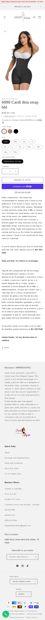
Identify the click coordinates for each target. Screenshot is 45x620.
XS (24, 142)
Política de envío (32, 617)
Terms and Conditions (14, 463)
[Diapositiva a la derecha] (27, 94)
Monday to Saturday (13, 489)
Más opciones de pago (23, 192)
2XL (29, 147)
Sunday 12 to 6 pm (12, 499)
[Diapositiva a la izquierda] (17, 94)
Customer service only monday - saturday (22, 505)
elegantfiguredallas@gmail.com (18, 526)
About (7, 453)
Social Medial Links (13, 474)
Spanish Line (10, 515)
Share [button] (6, 348)
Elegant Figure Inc (20, 611)
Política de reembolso (17, 614)
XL (20, 147)
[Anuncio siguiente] (40, 6)
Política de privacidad (34, 614)
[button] (4, 17)
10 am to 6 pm (10, 494)
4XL (6, 152)
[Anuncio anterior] (4, 6)
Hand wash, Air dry (12, 161)
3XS (6, 142)
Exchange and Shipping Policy (17, 458)
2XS (15, 142)
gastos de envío (9, 116)
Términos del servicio (16, 617)
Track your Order (12, 468)
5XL (15, 152)
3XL (38, 147)
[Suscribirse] (35, 557)
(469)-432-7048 (11, 520)
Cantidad (5, 167)
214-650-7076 (10, 510)
